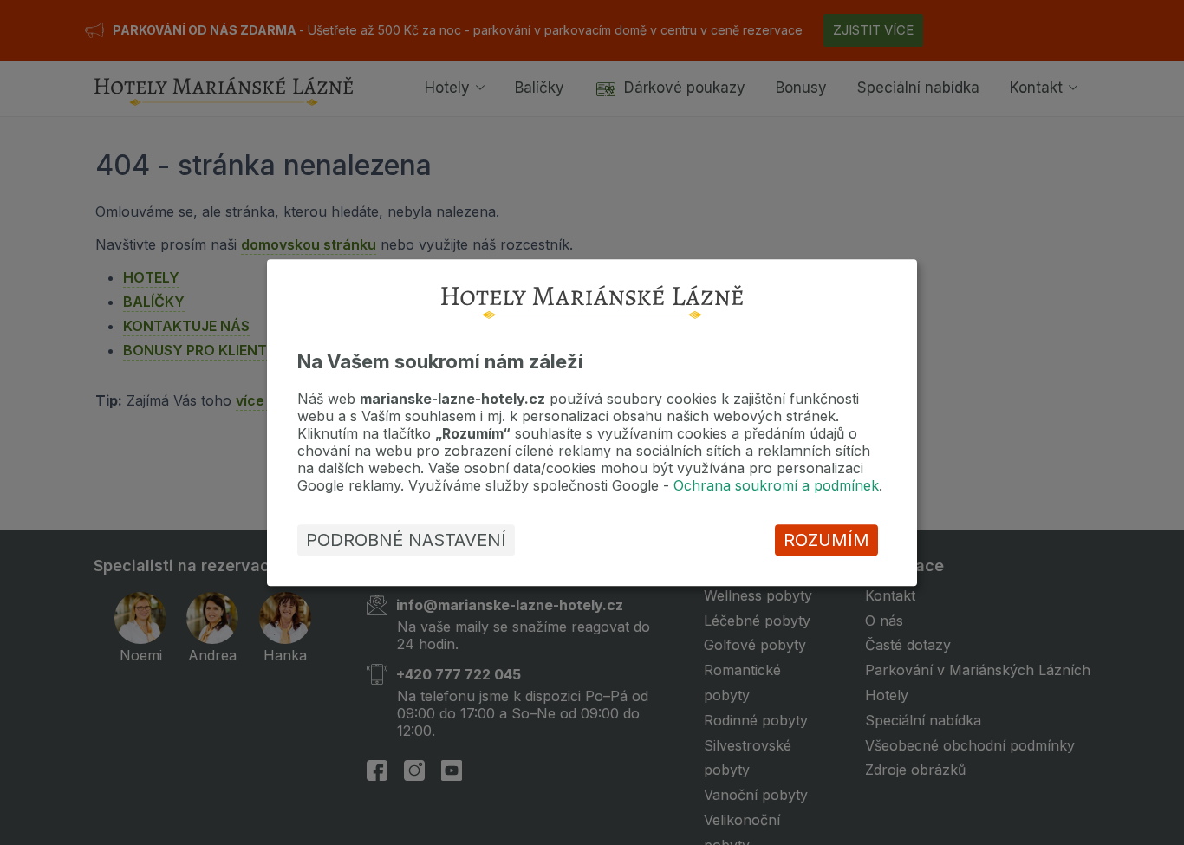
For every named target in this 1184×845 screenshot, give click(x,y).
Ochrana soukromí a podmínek (776, 485)
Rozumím (826, 540)
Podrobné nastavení (406, 540)
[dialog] (592, 422)
